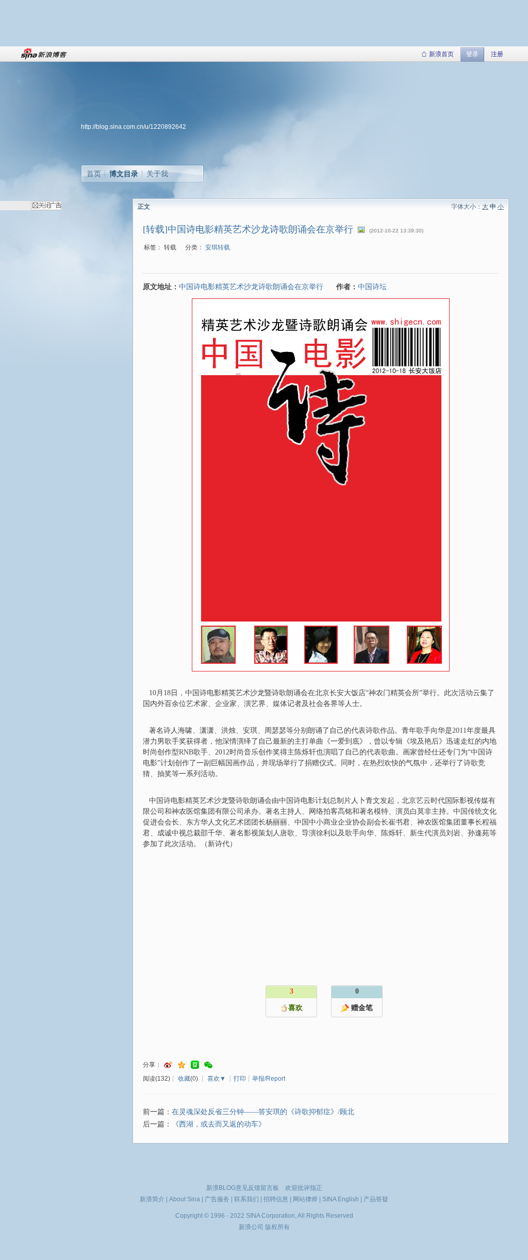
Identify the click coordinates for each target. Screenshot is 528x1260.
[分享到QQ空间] (181, 1065)
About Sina (184, 1199)
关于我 (157, 174)
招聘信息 (275, 1199)
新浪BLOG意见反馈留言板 (242, 1187)
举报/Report (268, 1078)
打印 (240, 1078)
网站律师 (305, 1199)
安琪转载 (217, 247)
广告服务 (217, 1199)
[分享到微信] (208, 1065)
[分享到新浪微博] (168, 1065)
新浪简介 (152, 1199)
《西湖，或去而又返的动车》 (219, 1124)
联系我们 (246, 1199)
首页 (94, 174)
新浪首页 (441, 54)
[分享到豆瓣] (195, 1065)
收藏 (184, 1078)
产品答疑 (376, 1199)
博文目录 (123, 174)
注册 (497, 54)
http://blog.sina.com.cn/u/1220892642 (133, 126)
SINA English (340, 1199)
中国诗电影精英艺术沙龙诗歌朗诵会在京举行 (251, 287)
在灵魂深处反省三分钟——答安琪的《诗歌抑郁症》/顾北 (263, 1112)
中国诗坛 (372, 287)
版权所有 (277, 1227)
